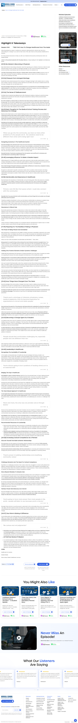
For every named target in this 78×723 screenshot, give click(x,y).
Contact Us (70, 698)
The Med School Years (50, 702)
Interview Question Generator (30, 714)
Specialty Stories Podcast (50, 711)
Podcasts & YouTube (47, 4)
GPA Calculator (29, 709)
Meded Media (4, 57)
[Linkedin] (13, 564)
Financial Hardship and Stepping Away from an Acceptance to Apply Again (68, 27)
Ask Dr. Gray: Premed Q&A (49, 713)
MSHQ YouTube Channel (50, 705)
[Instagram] (9, 564)
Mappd (27, 698)
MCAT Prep (27, 4)
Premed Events (29, 701)
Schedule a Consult (40, 698)
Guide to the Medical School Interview (61, 708)
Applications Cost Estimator (30, 717)
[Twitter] (11, 564)
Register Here (43, 1)
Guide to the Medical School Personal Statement (61, 704)
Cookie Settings (74, 721)
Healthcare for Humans (6, 552)
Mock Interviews (40, 701)
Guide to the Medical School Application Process (62, 699)
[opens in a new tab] (35, 37)
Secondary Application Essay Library (29, 706)
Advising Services (36, 4)
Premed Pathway (40, 709)
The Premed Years (51, 699)
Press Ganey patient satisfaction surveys (10, 557)
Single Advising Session (39, 706)
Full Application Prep (40, 699)
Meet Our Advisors (72, 699)
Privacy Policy (67, 721)
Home (3, 10)
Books (56, 4)
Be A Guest (70, 701)
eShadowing (28, 703)
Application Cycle (40, 703)
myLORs (27, 699)
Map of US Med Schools (29, 711)
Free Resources (19, 4)
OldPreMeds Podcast (49, 708)
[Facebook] (7, 564)
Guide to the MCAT (62, 711)
